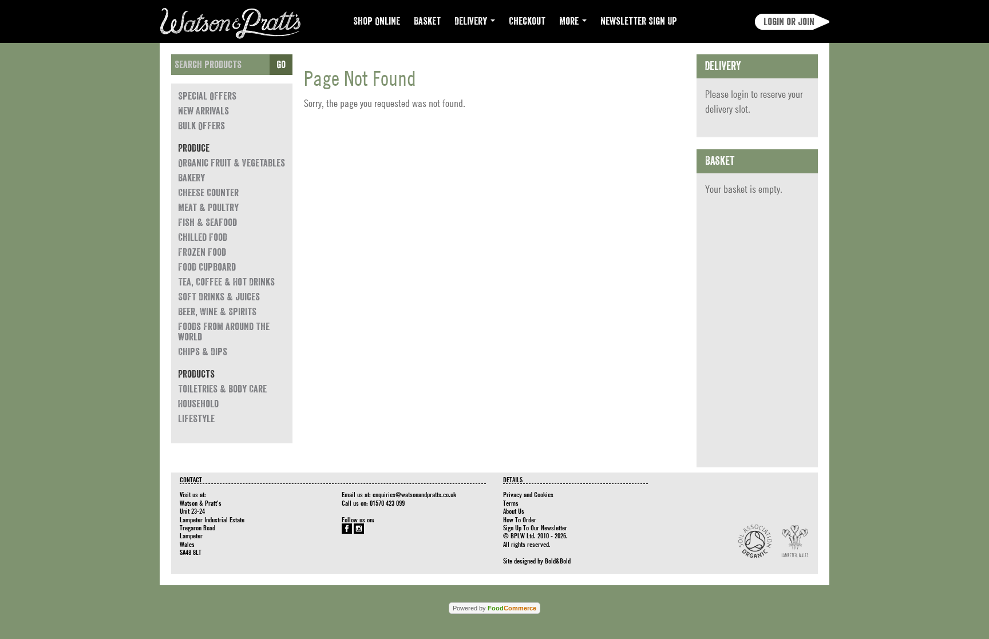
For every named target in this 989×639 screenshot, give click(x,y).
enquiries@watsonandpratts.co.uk (414, 494)
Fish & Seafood (207, 222)
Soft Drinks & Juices (219, 297)
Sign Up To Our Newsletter (535, 527)
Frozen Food (202, 252)
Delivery (471, 21)
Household (198, 404)
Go (281, 64)
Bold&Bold (558, 560)
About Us (513, 510)
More (570, 21)
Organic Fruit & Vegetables (231, 163)
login (740, 94)
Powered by (494, 608)
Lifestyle (196, 419)
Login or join (788, 22)
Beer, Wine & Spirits (217, 312)
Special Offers (207, 96)
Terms (511, 502)
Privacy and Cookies (528, 494)
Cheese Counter (208, 193)
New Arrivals (203, 111)
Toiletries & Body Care (222, 389)
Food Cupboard (207, 267)
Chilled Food (202, 237)
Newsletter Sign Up (638, 21)
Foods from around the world (224, 332)
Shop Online (376, 21)
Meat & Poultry (208, 208)
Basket (427, 21)
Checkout (527, 21)
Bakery (191, 178)
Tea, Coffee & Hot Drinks (226, 282)
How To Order (519, 519)
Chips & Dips (202, 352)
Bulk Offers (201, 126)
